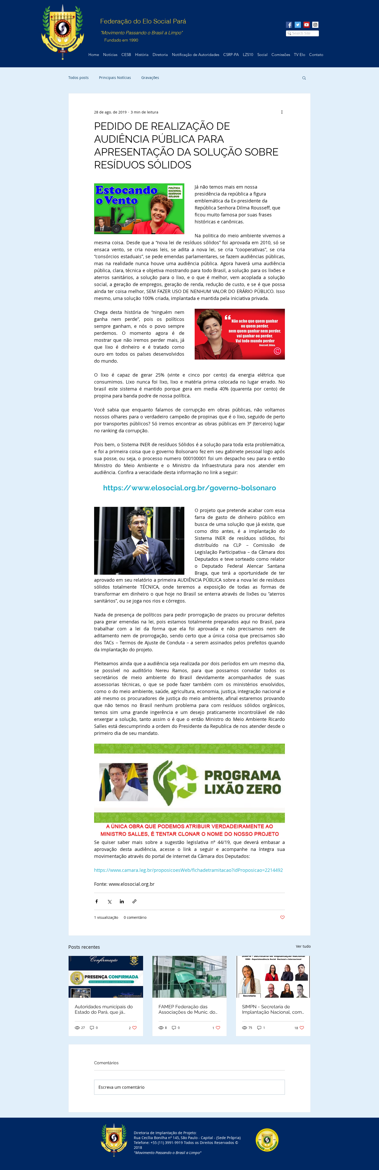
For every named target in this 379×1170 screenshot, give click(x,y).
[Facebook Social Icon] (289, 25)
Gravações (150, 77)
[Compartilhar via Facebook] (96, 901)
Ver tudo (303, 946)
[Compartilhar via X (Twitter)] (109, 901)
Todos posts (78, 77)
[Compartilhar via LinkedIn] (121, 901)
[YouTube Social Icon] (306, 25)
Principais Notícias (115, 77)
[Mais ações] (282, 112)
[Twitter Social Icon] (298, 25)
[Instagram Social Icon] (315, 25)
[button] (304, 78)
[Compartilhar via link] (134, 901)
